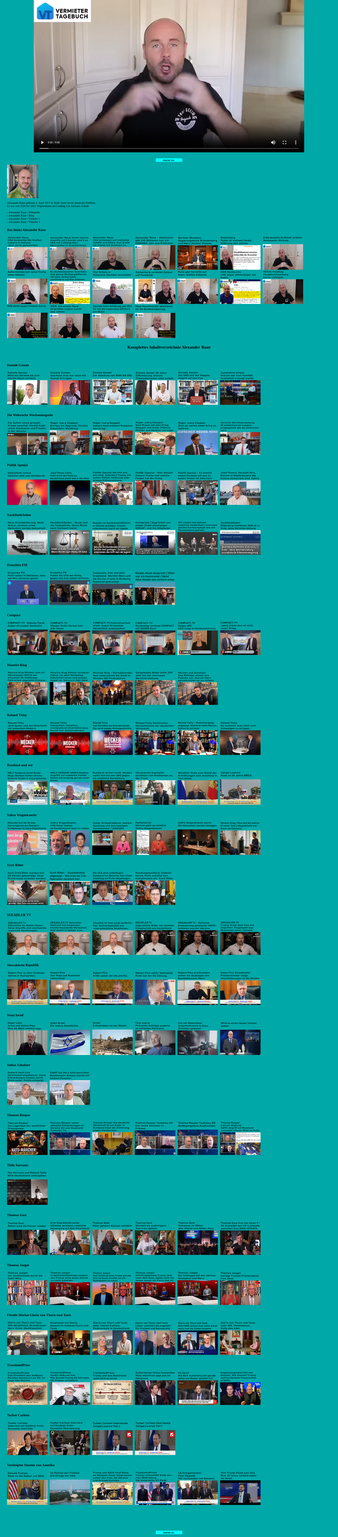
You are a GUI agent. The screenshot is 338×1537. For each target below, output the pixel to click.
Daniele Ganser (18, 365)
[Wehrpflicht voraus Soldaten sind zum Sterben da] (27, 503)
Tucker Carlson (18, 1415)
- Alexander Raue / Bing (20, 215)
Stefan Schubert (18, 1065)
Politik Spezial (17, 465)
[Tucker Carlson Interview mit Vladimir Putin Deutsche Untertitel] (27, 1454)
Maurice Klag (17, 665)
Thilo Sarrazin (17, 1165)
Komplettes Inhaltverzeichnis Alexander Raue (169, 347)
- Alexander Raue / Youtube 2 (23, 221)
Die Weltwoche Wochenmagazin (30, 415)
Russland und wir (20, 765)
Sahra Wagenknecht (21, 815)
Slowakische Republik (23, 965)
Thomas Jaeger (18, 1265)
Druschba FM (17, 565)
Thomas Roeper (18, 1115)
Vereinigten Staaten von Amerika (31, 1465)
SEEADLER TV (19, 915)
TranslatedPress (18, 1365)
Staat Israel (15, 1015)
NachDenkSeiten (19, 515)
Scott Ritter (15, 865)
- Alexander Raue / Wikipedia (23, 212)
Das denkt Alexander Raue (26, 230)
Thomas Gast (16, 1215)
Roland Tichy (17, 715)
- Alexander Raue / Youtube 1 (23, 218)
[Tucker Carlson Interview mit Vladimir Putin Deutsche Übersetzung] (70, 1454)
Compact (13, 615)
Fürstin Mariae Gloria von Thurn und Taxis (39, 1315)
